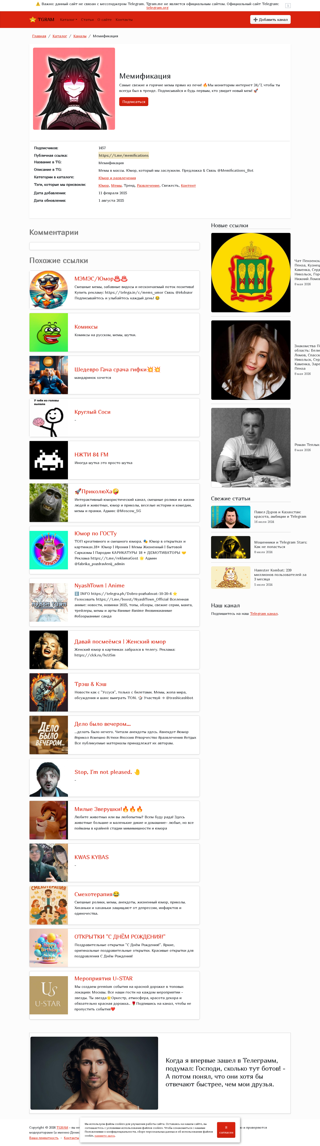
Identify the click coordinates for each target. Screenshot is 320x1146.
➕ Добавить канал (270, 19)
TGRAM (45, 19)
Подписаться (133, 101)
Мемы (116, 185)
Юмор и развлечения (117, 177)
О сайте (104, 19)
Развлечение (148, 185)
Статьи (87, 19)
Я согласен (226, 1129)
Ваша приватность (44, 1138)
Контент (188, 185)
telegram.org (157, 7)
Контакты (124, 19)
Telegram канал (264, 613)
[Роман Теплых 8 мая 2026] (251, 447)
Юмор (103, 185)
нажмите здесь (105, 1135)
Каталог (67, 19)
